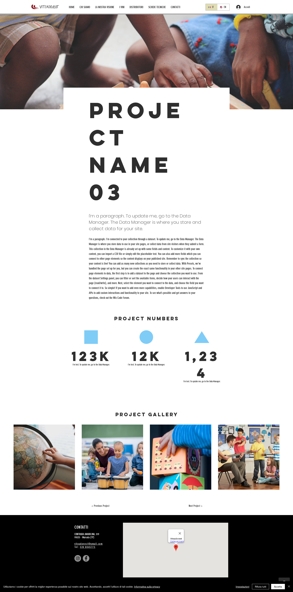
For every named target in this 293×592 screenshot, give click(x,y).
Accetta (278, 586)
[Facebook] (86, 558)
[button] (122, 7)
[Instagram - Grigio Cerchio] (77, 558)
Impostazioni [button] (242, 586)
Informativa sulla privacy (147, 586)
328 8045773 (87, 547)
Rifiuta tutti (260, 586)
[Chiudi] (289, 586)
